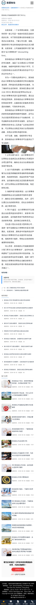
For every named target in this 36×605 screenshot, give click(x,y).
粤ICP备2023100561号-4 (18, 597)
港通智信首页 (5, 7)
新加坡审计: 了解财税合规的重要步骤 (17, 290)
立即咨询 (18, 569)
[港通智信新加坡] (4, 3)
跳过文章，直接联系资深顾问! (10, 24)
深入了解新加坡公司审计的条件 (16, 287)
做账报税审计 (15, 7)
